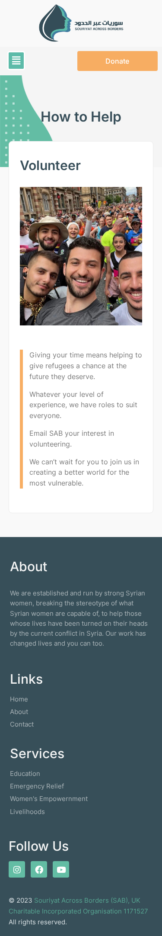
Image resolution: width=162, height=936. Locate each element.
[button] (16, 60)
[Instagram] (17, 869)
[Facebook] (39, 869)
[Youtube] (61, 869)
